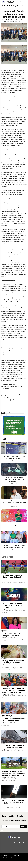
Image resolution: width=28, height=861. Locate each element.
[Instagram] (10, 843)
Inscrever (23, 826)
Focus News (6, 19)
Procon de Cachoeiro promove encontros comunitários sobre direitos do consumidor (13, 719)
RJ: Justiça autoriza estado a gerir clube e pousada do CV (12, 746)
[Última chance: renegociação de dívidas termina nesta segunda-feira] (14, 651)
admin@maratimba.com (6, 609)
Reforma (9, 414)
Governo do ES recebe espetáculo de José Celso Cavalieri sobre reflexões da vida (14, 502)
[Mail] (19, 843)
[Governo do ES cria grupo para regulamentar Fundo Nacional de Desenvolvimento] (14, 469)
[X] (24, 843)
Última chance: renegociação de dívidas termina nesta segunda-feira (12, 662)
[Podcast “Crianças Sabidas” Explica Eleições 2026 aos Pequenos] (14, 594)
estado (22, 412)
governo (4, 414)
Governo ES (4, 5)
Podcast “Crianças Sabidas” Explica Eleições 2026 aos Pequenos (12, 605)
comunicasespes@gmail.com (8, 400)
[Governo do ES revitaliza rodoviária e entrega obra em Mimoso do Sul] (14, 515)
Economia (4, 630)
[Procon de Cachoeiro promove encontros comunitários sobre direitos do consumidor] (14, 708)
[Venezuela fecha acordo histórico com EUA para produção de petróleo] (14, 623)
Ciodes (13, 412)
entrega (17, 412)
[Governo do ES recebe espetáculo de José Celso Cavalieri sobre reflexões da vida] (14, 492)
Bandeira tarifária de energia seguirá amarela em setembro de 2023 (12, 802)
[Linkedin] (15, 843)
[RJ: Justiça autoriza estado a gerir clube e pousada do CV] (14, 736)
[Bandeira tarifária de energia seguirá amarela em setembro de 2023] (14, 791)
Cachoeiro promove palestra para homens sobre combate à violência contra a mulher (13, 690)
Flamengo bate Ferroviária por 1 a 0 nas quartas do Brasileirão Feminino (13, 577)
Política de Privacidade (17, 830)
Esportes (3, 573)
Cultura (3, 601)
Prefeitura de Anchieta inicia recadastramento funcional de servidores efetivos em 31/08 (13, 773)
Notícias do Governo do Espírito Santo (14, 407)
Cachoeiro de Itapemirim (7, 686)
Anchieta (3, 770)
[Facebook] (6, 843)
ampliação (8, 412)
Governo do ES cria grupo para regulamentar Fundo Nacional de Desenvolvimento (14, 479)
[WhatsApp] (25, 847)
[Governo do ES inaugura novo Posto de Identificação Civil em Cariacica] (14, 448)
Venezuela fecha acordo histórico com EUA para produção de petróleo (10, 634)
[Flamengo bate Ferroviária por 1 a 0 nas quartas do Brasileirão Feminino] (14, 566)
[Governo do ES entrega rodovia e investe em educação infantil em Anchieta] (14, 537)
